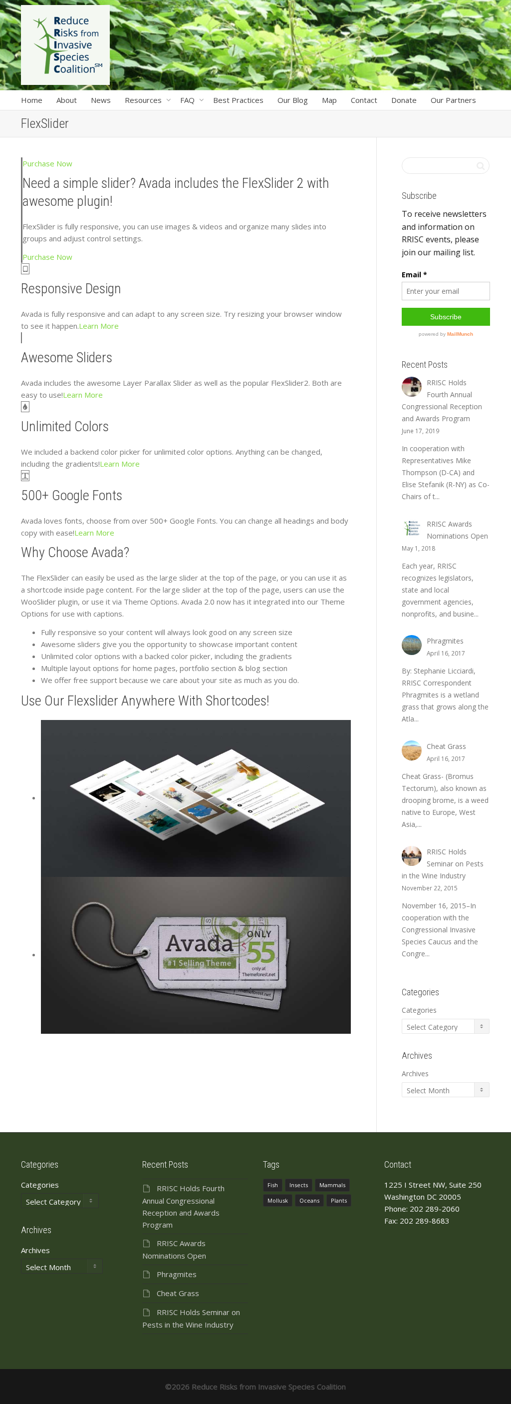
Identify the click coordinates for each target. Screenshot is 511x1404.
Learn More (99, 326)
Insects (298, 1185)
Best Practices (238, 100)
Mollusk (277, 1200)
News (101, 100)
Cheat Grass (178, 1293)
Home (31, 100)
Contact (364, 100)
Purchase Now (47, 163)
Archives (415, 1073)
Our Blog (292, 100)
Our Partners (453, 100)
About (66, 100)
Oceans (309, 1200)
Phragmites (177, 1274)
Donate (404, 100)
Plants (339, 1200)
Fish (272, 1185)
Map (329, 100)
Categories (419, 1010)
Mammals (332, 1185)
